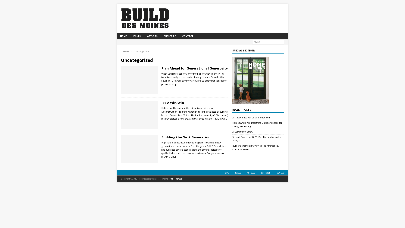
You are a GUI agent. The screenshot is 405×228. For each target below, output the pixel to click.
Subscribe (170, 36)
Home (123, 36)
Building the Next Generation (185, 137)
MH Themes (176, 178)
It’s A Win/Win (172, 103)
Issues (137, 36)
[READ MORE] (168, 84)
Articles (152, 36)
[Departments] (139, 115)
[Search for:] (268, 42)
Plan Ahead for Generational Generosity (194, 68)
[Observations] (139, 80)
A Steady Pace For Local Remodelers (251, 117)
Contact (187, 36)
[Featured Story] (139, 149)
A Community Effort (242, 131)
